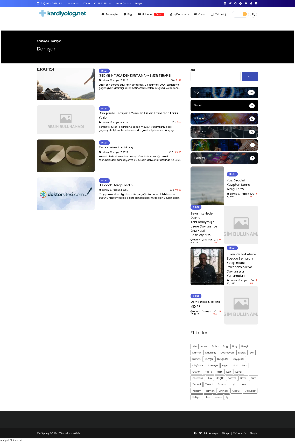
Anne (204, 346)
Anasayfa (112, 14)
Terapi (209, 384)
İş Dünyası (180, 14)
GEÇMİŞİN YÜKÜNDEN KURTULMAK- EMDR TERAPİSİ (135, 75)
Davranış (210, 352)
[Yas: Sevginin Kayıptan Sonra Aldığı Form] (207, 185)
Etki (235, 365)
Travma (222, 384)
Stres (243, 378)
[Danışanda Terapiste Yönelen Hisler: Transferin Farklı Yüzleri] (66, 119)
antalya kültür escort (11, 440)
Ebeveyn (213, 365)
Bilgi (130, 14)
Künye (86, 3)
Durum (196, 359)
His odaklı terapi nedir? (116, 185)
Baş (234, 346)
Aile (194, 346)
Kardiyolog (43, 433)
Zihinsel (223, 390)
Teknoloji (220, 14)
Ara (193, 70)
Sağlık (219, 378)
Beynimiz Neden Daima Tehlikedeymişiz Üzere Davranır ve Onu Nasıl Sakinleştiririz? (204, 224)
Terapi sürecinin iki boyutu (118, 147)
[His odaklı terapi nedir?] (66, 193)
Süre (253, 378)
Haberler (152, 14)
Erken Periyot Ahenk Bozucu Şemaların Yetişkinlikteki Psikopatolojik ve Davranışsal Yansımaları (241, 265)
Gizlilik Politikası (102, 3)
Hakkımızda (73, 3)
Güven (196, 371)
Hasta (208, 371)
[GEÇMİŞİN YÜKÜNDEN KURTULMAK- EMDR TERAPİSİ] (66, 84)
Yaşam (196, 390)
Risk (210, 378)
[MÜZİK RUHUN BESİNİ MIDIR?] (241, 305)
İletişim (139, 3)
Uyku (234, 384)
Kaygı (238, 371)
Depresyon (227, 352)
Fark (244, 365)
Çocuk (236, 390)
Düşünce (197, 365)
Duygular (222, 359)
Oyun (201, 14)
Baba (215, 346)
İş (227, 397)
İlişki (208, 397)
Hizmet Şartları (123, 3)
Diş (252, 352)
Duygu (209, 359)
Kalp (219, 371)
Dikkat (242, 352)
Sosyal (232, 378)
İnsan (218, 397)
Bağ (225, 346)
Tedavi (196, 384)
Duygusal (238, 359)
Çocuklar (250, 390)
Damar (196, 352)
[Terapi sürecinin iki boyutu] (66, 155)
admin (105, 80)
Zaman (210, 390)
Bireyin (245, 346)
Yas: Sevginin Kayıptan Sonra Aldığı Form (238, 184)
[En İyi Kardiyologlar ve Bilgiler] (68, 13)
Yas (244, 384)
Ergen (225, 365)
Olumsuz (197, 378)
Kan (228, 371)
